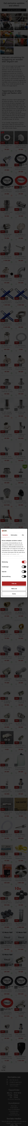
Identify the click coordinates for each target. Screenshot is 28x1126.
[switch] (24, 566)
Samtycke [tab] (5, 535)
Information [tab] (14, 535)
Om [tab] (23, 535)
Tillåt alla (14, 583)
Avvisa (14, 593)
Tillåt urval (14, 588)
